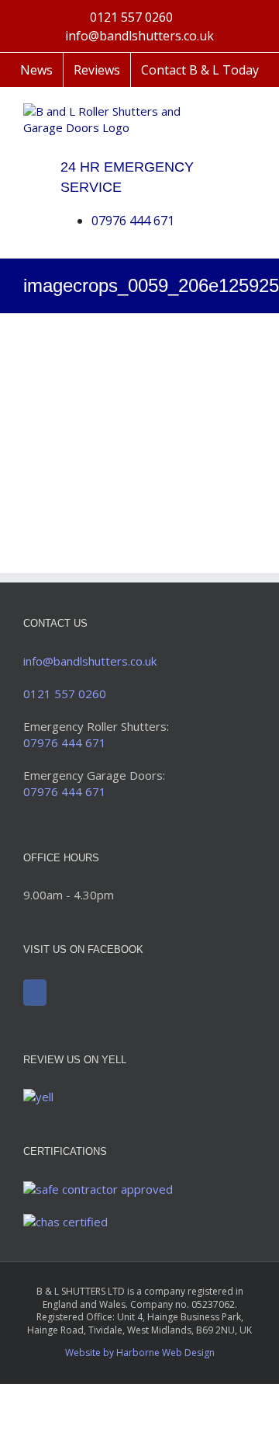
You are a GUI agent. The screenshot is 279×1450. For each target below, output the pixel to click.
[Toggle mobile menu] (249, 111)
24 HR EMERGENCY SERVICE (127, 177)
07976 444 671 (132, 220)
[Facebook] (34, 992)
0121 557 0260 (131, 17)
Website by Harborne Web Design (140, 1352)
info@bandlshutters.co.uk (139, 35)
